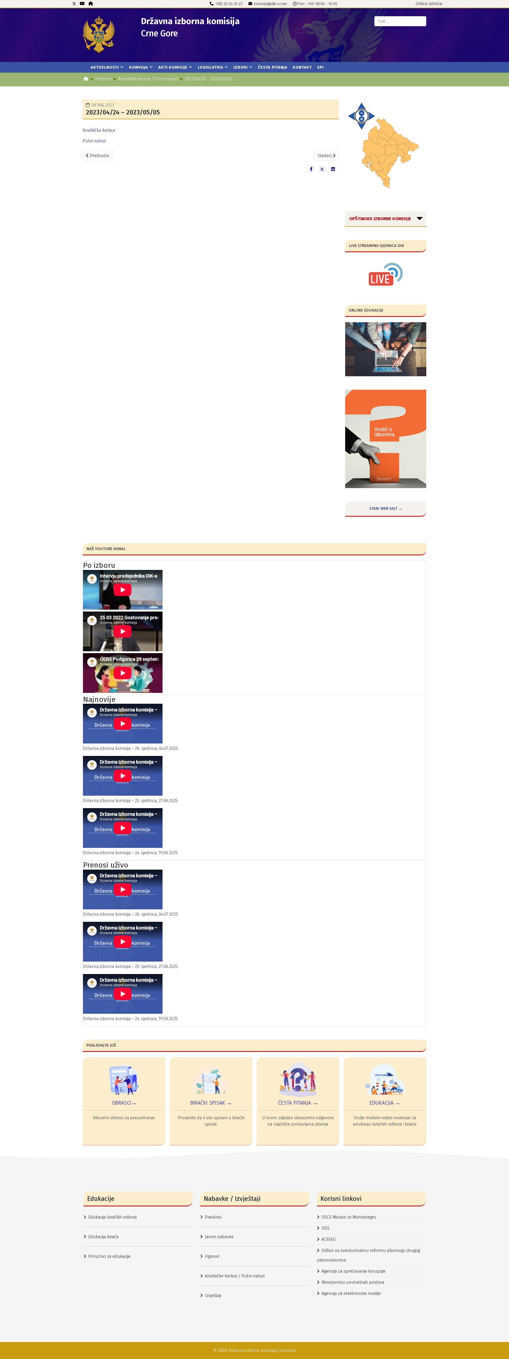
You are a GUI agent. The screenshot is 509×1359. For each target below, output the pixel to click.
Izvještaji (213, 1295)
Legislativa (210, 67)
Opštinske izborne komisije (380, 219)
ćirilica (421, 3)
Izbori (241, 67)
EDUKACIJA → (385, 1103)
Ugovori (212, 1256)
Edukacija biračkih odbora (112, 1217)
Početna (103, 78)
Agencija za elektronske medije (351, 1293)
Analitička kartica (99, 130)
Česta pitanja (272, 67)
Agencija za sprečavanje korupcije (353, 1271)
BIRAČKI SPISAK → (211, 1103)
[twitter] (74, 3)
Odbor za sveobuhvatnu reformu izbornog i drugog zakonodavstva (368, 1255)
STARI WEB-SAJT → (385, 508)
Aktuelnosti (105, 67)
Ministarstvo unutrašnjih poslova (353, 1282)
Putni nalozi (94, 140)
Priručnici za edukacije (109, 1256)
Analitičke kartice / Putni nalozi (148, 78)
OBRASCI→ (124, 1103)
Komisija (138, 67)
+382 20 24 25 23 (228, 4)
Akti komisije (172, 67)
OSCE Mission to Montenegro (349, 1217)
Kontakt (302, 67)
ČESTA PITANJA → (298, 1103)
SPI (320, 67)
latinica (435, 3)
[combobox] (400, 21)
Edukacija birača (103, 1236)
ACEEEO (329, 1239)
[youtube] (82, 3)
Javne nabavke (219, 1236)
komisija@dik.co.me (270, 4)
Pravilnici (213, 1217)
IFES (326, 1228)
